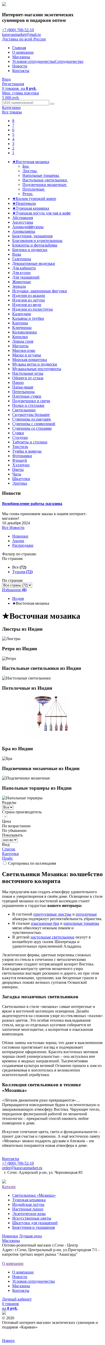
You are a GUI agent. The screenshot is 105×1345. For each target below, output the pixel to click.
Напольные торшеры (41, 175)
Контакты (20, 70)
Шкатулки (21, 478)
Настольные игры (27, 373)
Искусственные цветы (31, 1218)
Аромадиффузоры (28, 227)
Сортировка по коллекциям (32, 863)
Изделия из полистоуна (32, 309)
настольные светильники (52, 937)
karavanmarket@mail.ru (21, 34)
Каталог (9, 1186)
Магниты (20, 346)
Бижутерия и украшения (33, 1227)
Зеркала (19, 286)
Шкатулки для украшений (35, 1223)
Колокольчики (24, 332)
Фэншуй (19, 460)
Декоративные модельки (33, 263)
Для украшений (26, 277)
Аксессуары (22, 222)
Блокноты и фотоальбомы (34, 245)
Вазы (16, 254)
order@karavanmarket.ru (22, 1168)
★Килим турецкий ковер (34, 198)
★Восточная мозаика (30, 162)
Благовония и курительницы (37, 240)
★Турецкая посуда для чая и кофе (41, 213)
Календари (21, 314)
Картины (20, 323)
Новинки (20, 536)
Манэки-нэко (23, 350)
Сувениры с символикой (33, 424)
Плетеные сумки (26, 396)
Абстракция (22, 217)
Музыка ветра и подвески (34, 364)
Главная (19, 48)
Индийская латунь (28, 1204)
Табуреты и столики (29, 442)
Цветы (18, 469)
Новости (19, 66)
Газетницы (21, 259)
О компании (23, 52)
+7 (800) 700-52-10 (18, 30)
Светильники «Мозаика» (34, 1195)
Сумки (18, 433)
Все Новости (13, 527)
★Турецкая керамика (30, 208)
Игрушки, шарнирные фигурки (39, 291)
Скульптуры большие (31, 414)
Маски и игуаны (26, 355)
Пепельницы (23, 391)
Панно (18, 382)
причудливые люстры (52, 914)
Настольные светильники (45, 180)
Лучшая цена (30, 1236)
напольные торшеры (81, 923)
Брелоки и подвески (29, 250)
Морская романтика (29, 359)
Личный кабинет (17, 1299)
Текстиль (20, 446)
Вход (6, 79)
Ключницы (22, 327)
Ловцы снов (22, 341)
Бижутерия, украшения (32, 236)
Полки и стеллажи (28, 405)
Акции (18, 541)
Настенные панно (27, 1209)
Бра (26, 166)
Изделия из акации (28, 295)
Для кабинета (24, 268)
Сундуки (20, 437)
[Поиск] (52, 104)
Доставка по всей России (24, 39)
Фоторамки (22, 456)
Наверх (8, 1340)
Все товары (12, 112)
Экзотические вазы (29, 1213)
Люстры (30, 171)
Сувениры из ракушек (31, 419)
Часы (16, 474)
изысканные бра (45, 923)
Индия (18, 598)
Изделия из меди (26, 304)
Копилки (20, 337)
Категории (11, 107)
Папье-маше (22, 387)
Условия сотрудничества (33, 61)
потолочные (86, 914)
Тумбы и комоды (27, 451)
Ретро (27, 194)
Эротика (19, 483)
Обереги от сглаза (27, 378)
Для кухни (21, 272)
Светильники (24, 410)
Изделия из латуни (28, 300)
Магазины (21, 57)
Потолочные (33, 189)
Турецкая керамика (29, 1200)
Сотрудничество (69, 61)
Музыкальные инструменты (36, 369)
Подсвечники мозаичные (44, 184)
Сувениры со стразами (32, 428)
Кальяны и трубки (28, 318)
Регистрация (13, 84)
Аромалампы (23, 231)
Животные (21, 282)
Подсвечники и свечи (31, 401)
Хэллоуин (21, 465)
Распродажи (22, 545)
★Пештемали (24, 203)
